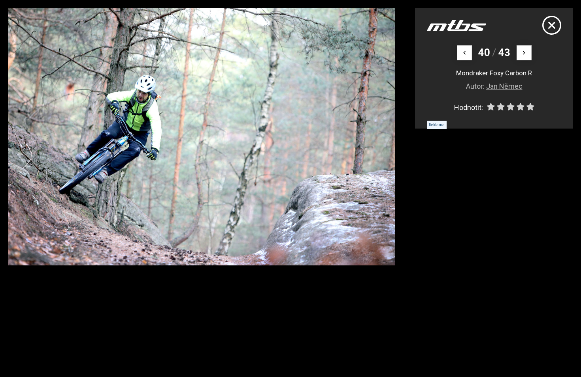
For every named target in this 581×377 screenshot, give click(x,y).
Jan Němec (504, 86)
